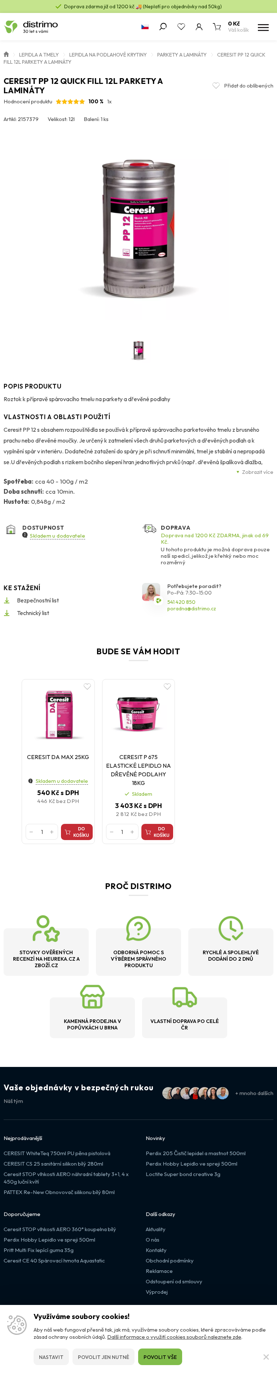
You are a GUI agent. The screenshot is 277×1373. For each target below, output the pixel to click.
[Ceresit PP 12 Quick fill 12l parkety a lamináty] (138, 230)
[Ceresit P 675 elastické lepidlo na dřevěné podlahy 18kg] (138, 714)
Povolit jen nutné (103, 1357)
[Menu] (262, 26)
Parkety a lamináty (182, 54)
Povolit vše (160, 1357)
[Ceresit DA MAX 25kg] (58, 714)
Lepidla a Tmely (39, 54)
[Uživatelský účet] (199, 26)
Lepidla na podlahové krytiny (108, 54)
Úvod (6, 53)
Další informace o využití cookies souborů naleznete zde (174, 1336)
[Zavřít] (266, 1357)
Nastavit (51, 1357)
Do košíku (81, 832)
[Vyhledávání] (163, 26)
